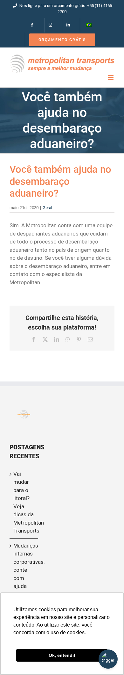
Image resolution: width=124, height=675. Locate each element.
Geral (47, 207)
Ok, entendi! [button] (62, 655)
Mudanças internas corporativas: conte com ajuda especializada (24, 570)
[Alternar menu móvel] (111, 77)
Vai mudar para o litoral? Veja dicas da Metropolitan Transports (24, 502)
